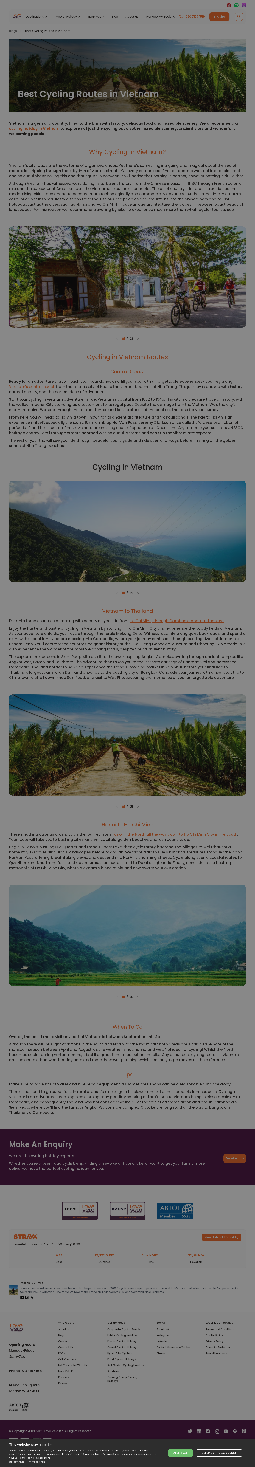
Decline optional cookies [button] (219, 1452)
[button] (85, 1462)
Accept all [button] (180, 1452)
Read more (44, 1457)
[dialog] (127, 1453)
